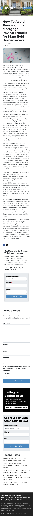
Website (6, 358)
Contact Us (19, 495)
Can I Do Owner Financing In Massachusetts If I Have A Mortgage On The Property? (16, 477)
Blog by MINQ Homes (17, 499)
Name (5, 344)
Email (8, 289)
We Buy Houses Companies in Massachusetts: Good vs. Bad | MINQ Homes (15, 465)
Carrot (24, 513)
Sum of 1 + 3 (7, 374)
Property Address (13, 276)
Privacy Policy (5, 499)
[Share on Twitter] (7, 245)
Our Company (18, 497)
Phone (9, 283)
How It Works (5, 497)
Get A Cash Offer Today (8, 495)
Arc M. (6, 45)
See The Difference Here (16, 407)
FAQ (12, 497)
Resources (26, 497)
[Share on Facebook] (4, 245)
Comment (7, 323)
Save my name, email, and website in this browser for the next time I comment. (16, 368)
